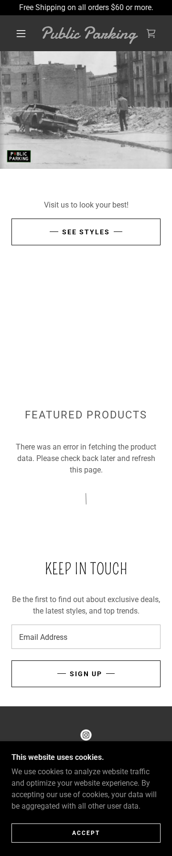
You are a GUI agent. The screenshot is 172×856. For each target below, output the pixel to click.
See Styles (86, 232)
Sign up (86, 674)
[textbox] (86, 637)
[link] (88, 33)
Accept (86, 833)
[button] (21, 33)
